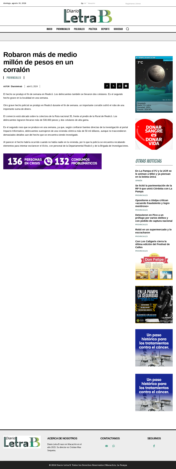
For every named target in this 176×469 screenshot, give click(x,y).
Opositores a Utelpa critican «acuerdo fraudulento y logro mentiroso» (152, 203)
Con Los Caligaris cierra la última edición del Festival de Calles (152, 244)
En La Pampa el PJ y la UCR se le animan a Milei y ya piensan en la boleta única (153, 174)
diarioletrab (16, 86)
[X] (113, 86)
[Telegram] (126, 86)
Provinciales (14, 77)
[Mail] (106, 446)
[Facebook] (107, 86)
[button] (127, 29)
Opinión (138, 180)
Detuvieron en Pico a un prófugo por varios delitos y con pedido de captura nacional (153, 218)
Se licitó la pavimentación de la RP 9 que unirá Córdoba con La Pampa (153, 188)
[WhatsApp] (119, 86)
